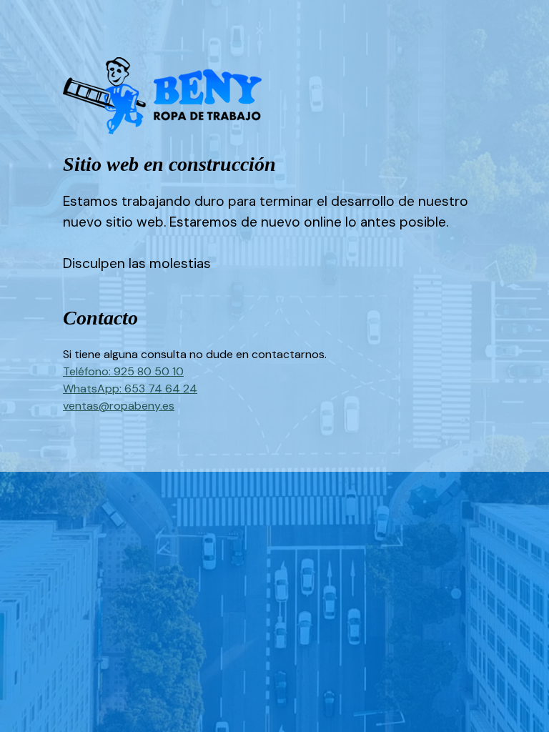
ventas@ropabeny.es (118, 405)
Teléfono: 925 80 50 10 (123, 371)
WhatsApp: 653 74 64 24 (130, 388)
